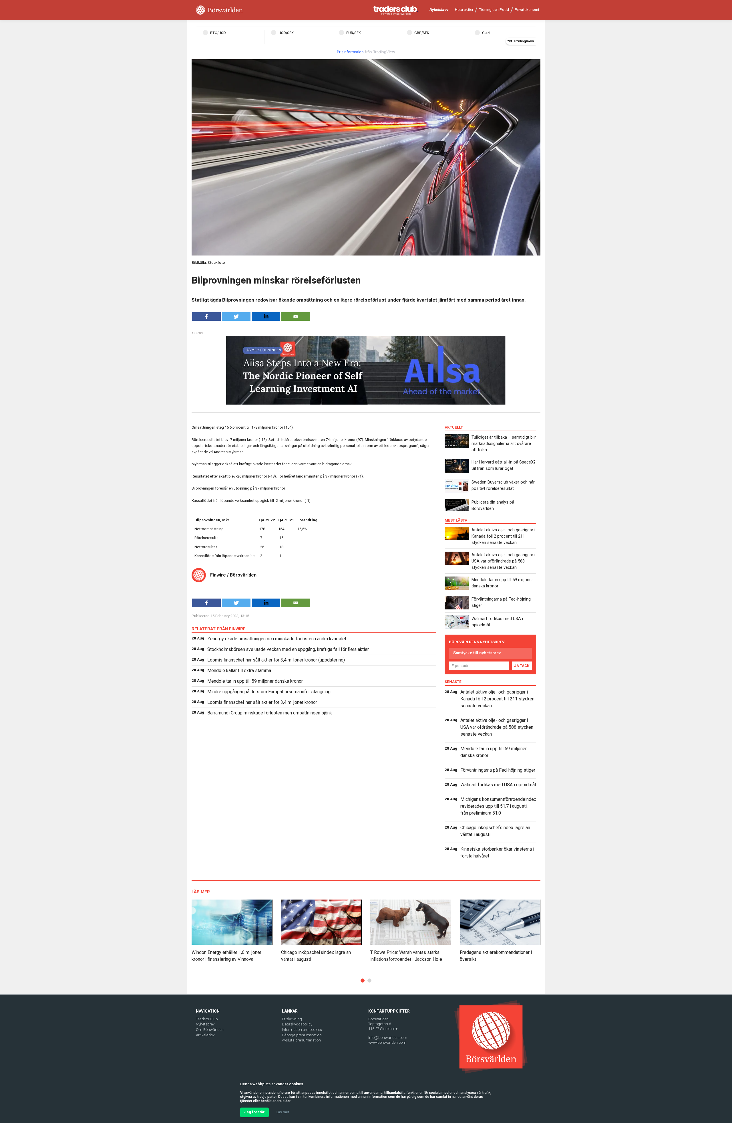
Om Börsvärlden (210, 1029)
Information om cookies (302, 1029)
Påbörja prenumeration (302, 1035)
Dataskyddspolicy (297, 1024)
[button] (362, 980)
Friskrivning (292, 1019)
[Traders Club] (396, 10)
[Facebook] (206, 316)
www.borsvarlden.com (387, 1042)
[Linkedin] (266, 316)
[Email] (295, 316)
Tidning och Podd (494, 9)
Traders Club (207, 1019)
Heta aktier (464, 9)
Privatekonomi (527, 9)
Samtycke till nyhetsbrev (477, 652)
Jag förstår (254, 1112)
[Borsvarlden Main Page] (219, 10)
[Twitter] (236, 316)
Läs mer (283, 1112)
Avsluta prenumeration (301, 1040)
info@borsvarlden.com (387, 1037)
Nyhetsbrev (439, 9)
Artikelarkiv (205, 1035)
